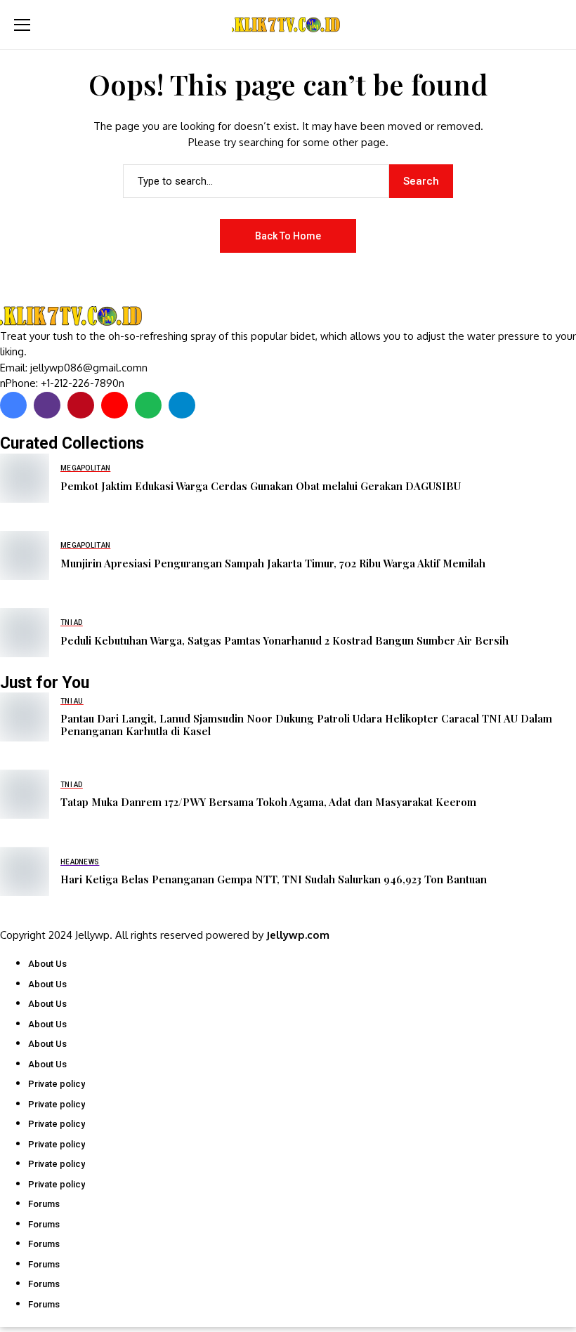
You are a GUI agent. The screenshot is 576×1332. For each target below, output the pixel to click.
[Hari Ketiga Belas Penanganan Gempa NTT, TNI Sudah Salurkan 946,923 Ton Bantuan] (24, 871)
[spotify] (148, 405)
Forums (44, 1204)
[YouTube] (114, 405)
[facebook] (13, 405)
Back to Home (288, 236)
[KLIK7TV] (74, 316)
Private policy (56, 1084)
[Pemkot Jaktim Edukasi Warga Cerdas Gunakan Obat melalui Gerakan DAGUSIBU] (24, 478)
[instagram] (47, 405)
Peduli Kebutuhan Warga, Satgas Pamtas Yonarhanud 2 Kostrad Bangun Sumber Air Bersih (284, 640)
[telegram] (182, 405)
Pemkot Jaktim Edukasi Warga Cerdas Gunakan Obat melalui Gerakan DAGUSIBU (260, 486)
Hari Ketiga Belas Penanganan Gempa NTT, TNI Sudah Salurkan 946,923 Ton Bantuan (273, 879)
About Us (47, 963)
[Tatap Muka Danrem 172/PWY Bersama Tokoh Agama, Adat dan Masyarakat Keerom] (24, 794)
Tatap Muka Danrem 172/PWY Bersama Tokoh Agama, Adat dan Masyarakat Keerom (268, 802)
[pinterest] (80, 405)
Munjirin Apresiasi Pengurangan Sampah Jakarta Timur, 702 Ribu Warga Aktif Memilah (272, 563)
